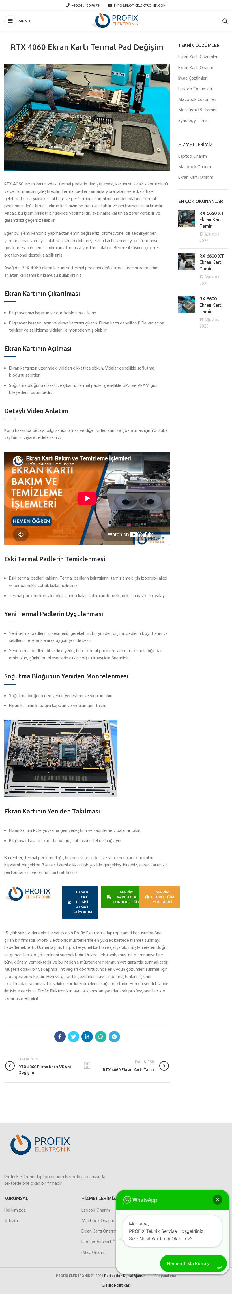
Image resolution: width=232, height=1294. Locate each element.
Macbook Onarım (194, 167)
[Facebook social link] (60, 1036)
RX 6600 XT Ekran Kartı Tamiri (211, 262)
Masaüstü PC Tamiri (197, 110)
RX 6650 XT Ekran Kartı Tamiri (211, 220)
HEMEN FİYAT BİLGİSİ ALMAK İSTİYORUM (82, 902)
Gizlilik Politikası (116, 1285)
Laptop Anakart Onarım (103, 1242)
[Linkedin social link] (87, 1036)
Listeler (87, 1066)
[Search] (225, 21)
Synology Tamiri (193, 121)
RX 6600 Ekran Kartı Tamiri (211, 305)
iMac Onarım (93, 1253)
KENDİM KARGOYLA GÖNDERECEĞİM (126, 897)
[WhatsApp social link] (100, 1036)
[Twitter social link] (73, 1036)
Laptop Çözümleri (195, 89)
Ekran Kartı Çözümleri (198, 57)
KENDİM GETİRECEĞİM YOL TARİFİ (162, 897)
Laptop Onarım (192, 156)
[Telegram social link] (114, 1036)
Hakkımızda (15, 1210)
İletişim (11, 1221)
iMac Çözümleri (192, 78)
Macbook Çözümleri (197, 100)
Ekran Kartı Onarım (195, 68)
